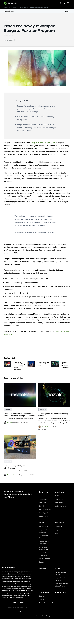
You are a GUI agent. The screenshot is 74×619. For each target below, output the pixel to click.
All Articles (14, 7)
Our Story (58, 496)
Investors (42, 568)
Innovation (8, 409)
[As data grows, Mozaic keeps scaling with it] (54, 395)
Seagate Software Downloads (44, 531)
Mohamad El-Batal (12, 475)
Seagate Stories (9, 11)
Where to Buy (43, 516)
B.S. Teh (9, 422)
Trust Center (59, 503)
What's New (43, 503)
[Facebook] (55, 597)
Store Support (43, 513)
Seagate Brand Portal (64, 611)
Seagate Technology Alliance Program (61, 585)
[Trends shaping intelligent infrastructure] (20, 447)
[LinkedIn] (58, 597)
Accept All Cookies (17, 602)
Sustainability (59, 499)
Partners (57, 568)
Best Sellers (43, 499)
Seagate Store (43, 492)
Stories (6, 7)
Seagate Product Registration (44, 542)
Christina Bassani (46, 427)
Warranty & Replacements (44, 554)
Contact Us (42, 562)
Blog (56, 533)
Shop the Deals (44, 496)
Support (41, 523)
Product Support (44, 526)
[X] (63, 597)
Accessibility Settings (57, 616)
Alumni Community (45, 603)
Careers (41, 599)
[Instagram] (66, 597)
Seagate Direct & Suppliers (60, 579)
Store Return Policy (45, 509)
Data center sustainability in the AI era (18, 495)
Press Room (58, 526)
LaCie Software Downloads (44, 536)
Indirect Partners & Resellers (60, 573)
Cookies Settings (46, 616)
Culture (41, 596)
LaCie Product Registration (43, 548)
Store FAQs (42, 506)
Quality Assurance (61, 506)
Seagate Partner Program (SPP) (43, 142)
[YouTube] (60, 597)
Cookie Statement (26, 578)
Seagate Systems (44, 559)
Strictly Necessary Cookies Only (17, 607)
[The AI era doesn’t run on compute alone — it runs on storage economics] (20, 395)
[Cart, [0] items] (60, 3)
